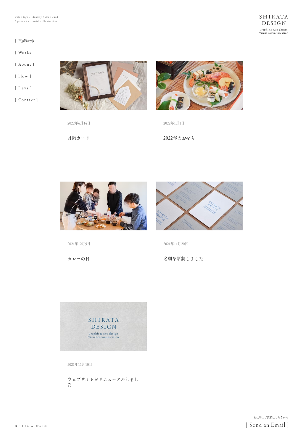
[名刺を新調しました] (199, 206)
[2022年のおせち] (199, 85)
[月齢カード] (103, 85)
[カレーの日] (103, 206)
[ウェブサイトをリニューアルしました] (103, 326)
